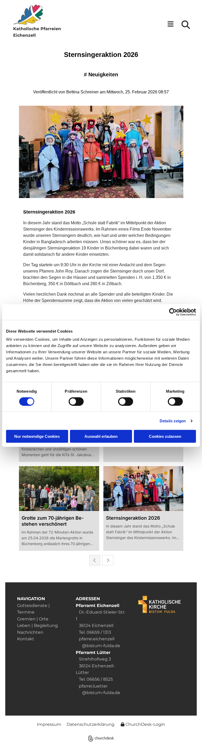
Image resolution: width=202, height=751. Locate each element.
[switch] (76, 401)
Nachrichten (30, 632)
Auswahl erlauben (101, 436)
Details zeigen (173, 420)
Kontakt (25, 638)
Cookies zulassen (165, 436)
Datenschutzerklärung (90, 724)
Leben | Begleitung (37, 625)
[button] (124, 24)
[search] (185, 24)
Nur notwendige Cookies (37, 436)
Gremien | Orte (32, 618)
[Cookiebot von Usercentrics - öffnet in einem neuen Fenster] (173, 312)
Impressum (49, 724)
